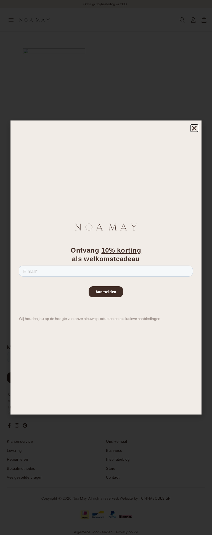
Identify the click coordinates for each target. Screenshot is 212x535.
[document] (106, 267)
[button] (194, 128)
